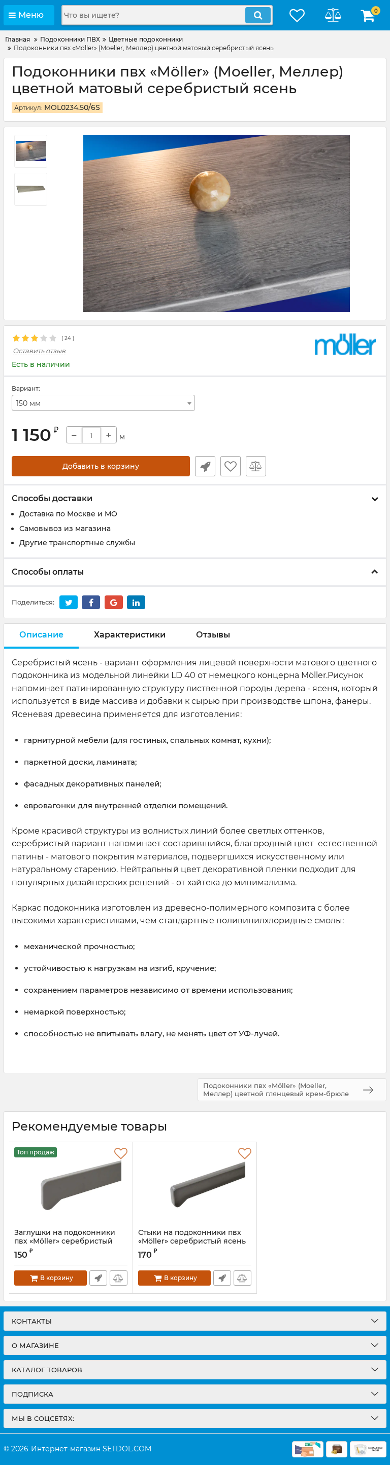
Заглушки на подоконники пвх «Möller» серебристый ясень (64, 1241)
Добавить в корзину (100, 466)
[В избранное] (230, 466)
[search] (258, 15)
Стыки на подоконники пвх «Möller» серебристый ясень (192, 1237)
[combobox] (103, 403)
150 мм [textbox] (28, 403)
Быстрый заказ (205, 466)
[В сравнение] (256, 466)
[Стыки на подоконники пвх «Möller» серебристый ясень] (194, 1185)
